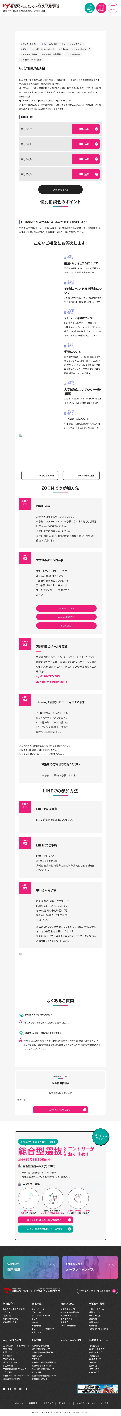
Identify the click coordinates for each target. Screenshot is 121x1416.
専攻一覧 (37, 1303)
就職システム (95, 1312)
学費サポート (37, 1359)
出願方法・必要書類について (44, 1375)
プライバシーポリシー (85, 1403)
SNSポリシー (65, 1403)
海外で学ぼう (66, 1319)
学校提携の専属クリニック (14, 1369)
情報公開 (7, 1315)
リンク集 (104, 1403)
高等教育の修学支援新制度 (44, 1362)
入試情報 (37, 1340)
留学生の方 (94, 1369)
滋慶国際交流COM (11, 1379)
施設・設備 (7, 1349)
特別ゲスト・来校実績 (69, 1312)
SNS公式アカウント (11, 1319)
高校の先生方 (95, 1359)
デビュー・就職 (97, 1303)
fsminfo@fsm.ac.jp (55, 681)
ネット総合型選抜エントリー (44, 1369)
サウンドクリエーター (41, 1315)
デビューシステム (96, 1309)
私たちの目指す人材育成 (14, 1309)
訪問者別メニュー (98, 1340)
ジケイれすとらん (10, 1362)
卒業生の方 (94, 1356)
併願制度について (40, 1379)
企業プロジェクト (68, 1309)
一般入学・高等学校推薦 (42, 1352)
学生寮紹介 (8, 1365)
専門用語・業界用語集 (98, 1329)
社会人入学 (37, 1356)
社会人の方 (94, 1372)
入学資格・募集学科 (40, 1346)
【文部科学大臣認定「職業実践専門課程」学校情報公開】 (24, 11)
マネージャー (37, 1332)
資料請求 (33, 1403)
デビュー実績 (95, 1315)
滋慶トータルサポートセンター (16, 1375)
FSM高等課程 (94, 1290)
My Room (7, 1356)
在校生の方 (94, 1346)
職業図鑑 (93, 1325)
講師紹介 (64, 1322)
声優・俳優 (36, 1325)
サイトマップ (18, 1403)
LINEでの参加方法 (85, 475)
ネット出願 (36, 1372)
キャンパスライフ (12, 1340)
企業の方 (93, 1365)
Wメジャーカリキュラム (70, 1315)
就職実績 (93, 1319)
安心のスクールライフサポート (16, 1346)
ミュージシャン (38, 1309)
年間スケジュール (10, 1352)
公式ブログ (48, 1403)
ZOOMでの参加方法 (44, 475)
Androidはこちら (66, 616)
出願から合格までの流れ (42, 1365)
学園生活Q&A (9, 1359)
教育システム (67, 1303)
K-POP (35, 1322)
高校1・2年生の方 (97, 1349)
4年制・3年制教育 (68, 1325)
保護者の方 (94, 1362)
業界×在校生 (95, 1322)
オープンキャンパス (70, 1340)
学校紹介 (8, 1303)
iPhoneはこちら (66, 608)
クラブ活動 (7, 1372)
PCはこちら (66, 625)
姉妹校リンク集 (10, 1322)
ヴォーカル (36, 1312)
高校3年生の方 (96, 1352)
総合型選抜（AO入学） (41, 1349)
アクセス (6, 1312)
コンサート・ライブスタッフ (43, 1329)
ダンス (34, 1319)
